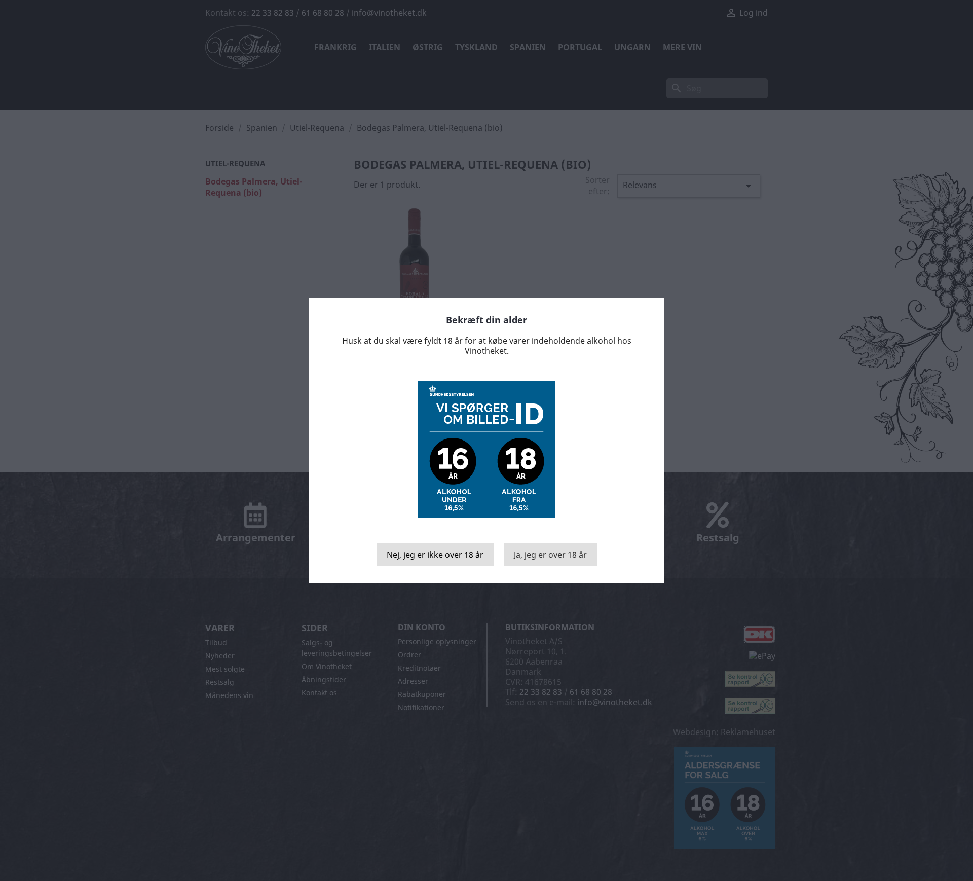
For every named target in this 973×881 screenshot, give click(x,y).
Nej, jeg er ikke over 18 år (435, 554)
